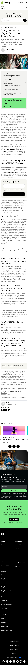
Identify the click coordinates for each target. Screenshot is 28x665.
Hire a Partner (5, 583)
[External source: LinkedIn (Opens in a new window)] (21, 661)
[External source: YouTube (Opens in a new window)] (10, 661)
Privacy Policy (6, 497)
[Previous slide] (10, 446)
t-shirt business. (10, 367)
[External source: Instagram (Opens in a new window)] (14, 661)
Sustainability (18, 545)
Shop (2, 618)
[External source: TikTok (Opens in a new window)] (17, 661)
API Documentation (6, 604)
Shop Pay (3, 622)
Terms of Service (14, 645)
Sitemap (14, 653)
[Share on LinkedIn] (8, 410)
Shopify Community (6, 591)
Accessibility (18, 553)
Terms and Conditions (21, 496)
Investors (3, 549)
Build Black (18, 549)
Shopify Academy (6, 587)
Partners (3, 553)
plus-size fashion (14, 172)
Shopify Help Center (6, 579)
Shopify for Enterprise (7, 630)
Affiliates (3, 557)
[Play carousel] (14, 446)
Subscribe (14, 491)
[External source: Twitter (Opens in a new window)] (7, 661)
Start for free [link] (14, 194)
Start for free (20, 2)
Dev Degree (4, 608)
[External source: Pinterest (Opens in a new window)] (24, 661)
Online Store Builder (20, 562)
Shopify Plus (4, 626)
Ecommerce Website (20, 571)
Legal (2, 561)
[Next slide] (18, 446)
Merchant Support (6, 575)
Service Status (5, 565)
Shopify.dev (4, 600)
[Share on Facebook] (2, 410)
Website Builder (19, 566)
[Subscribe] (25, 20)
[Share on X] (5, 410)
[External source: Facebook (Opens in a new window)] (4, 661)
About (2, 545)
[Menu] (26, 2)
